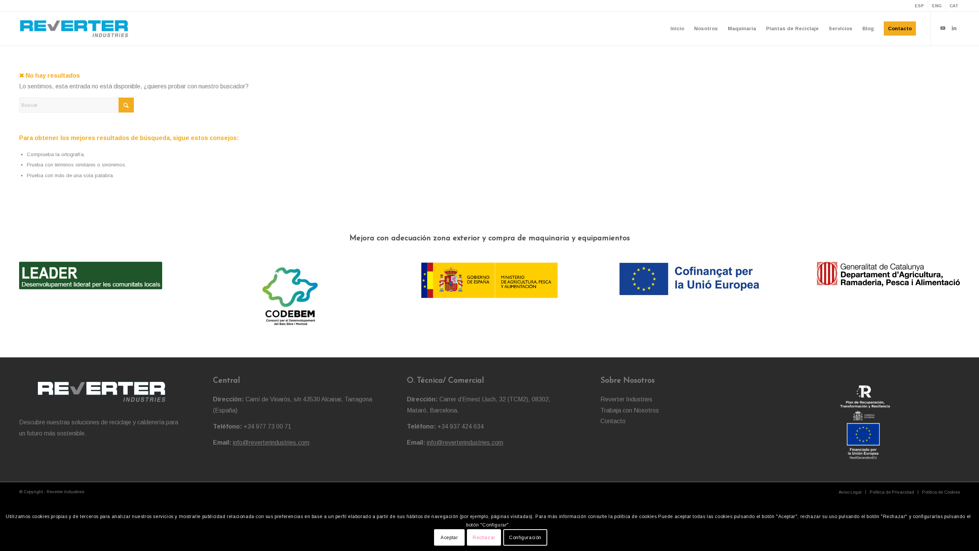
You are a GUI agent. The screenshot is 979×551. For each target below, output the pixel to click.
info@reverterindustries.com (271, 442)
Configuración (525, 537)
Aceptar (449, 537)
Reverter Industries (626, 399)
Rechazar (484, 537)
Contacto (613, 421)
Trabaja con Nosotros (629, 410)
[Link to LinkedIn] (954, 28)
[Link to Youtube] (942, 28)
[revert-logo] (74, 29)
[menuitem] (919, 5)
